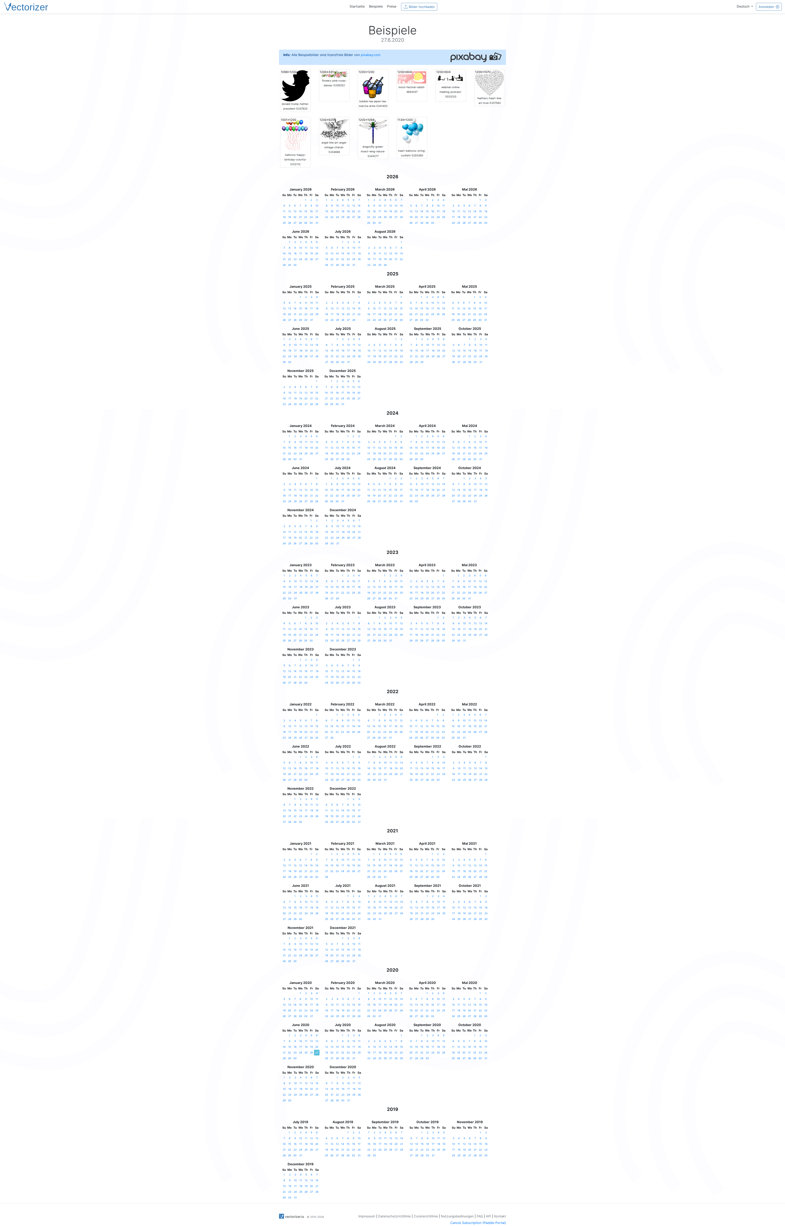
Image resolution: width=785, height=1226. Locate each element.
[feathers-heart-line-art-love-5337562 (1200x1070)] (489, 83)
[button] (745, 6)
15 (305, 211)
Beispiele (376, 6)
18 (284, 217)
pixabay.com (370, 55)
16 (311, 211)
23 (311, 217)
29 (305, 222)
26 (289, 222)
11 (284, 211)
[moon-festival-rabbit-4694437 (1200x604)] (412, 77)
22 (305, 217)
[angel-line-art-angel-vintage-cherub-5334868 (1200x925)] (334, 129)
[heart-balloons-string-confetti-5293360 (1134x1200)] (412, 133)
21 (300, 217)
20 (294, 217)
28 (300, 222)
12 (289, 211)
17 (316, 211)
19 (289, 217)
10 (316, 205)
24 (316, 217)
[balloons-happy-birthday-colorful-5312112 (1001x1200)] (295, 135)
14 (300, 211)
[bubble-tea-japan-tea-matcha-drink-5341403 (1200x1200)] (373, 84)
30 (311, 222)
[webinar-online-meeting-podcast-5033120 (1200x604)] (450, 77)
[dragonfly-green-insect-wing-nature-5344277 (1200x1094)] (373, 131)
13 (295, 211)
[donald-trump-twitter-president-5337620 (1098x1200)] (295, 85)
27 (295, 222)
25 (284, 222)
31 (316, 222)
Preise (391, 6)
